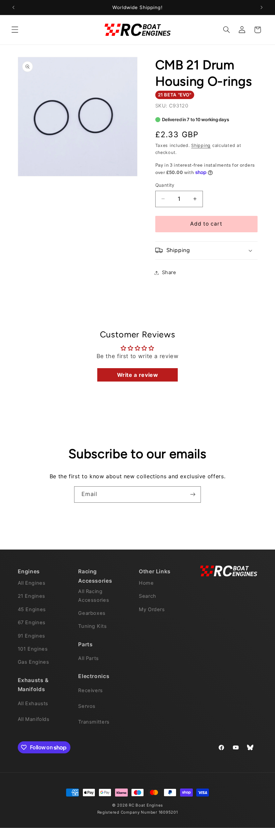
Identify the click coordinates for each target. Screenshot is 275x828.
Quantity (165, 185)
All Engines (32, 583)
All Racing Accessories (93, 595)
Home (146, 583)
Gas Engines (33, 662)
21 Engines (31, 596)
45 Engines (32, 609)
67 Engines (32, 622)
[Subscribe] (193, 494)
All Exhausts (33, 703)
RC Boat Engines (146, 805)
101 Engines (33, 649)
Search (147, 596)
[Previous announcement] (13, 7)
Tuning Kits (92, 626)
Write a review (137, 374)
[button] (14, 29)
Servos (87, 706)
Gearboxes (92, 613)
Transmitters (94, 722)
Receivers (90, 690)
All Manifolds (34, 719)
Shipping (201, 145)
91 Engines (31, 636)
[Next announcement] (261, 7)
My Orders (152, 609)
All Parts (88, 658)
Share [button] (169, 272)
